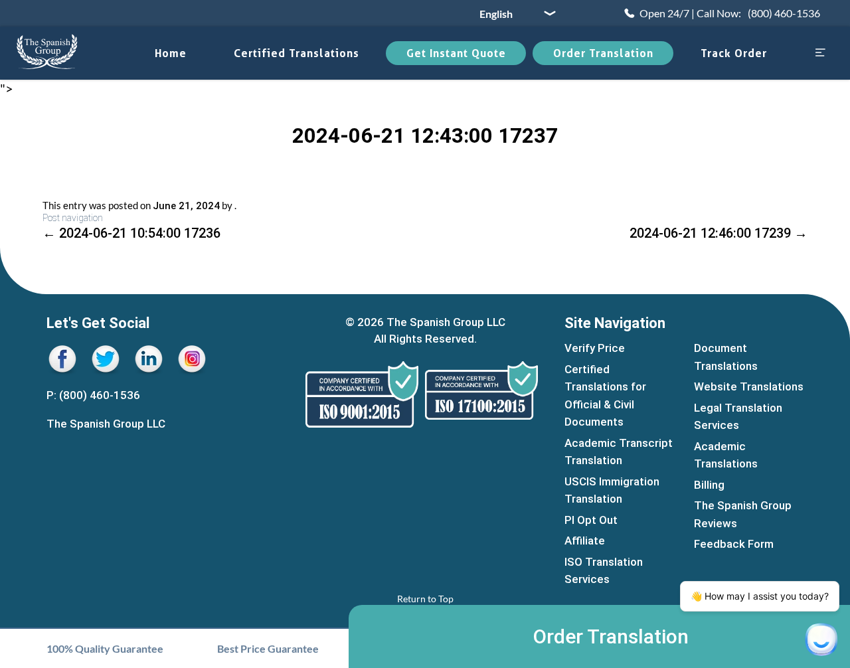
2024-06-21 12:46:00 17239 (719, 233)
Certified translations (296, 53)
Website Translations (749, 386)
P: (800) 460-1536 (93, 395)
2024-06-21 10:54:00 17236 (131, 233)
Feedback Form (734, 543)
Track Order (734, 53)
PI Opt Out (591, 520)
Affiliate (584, 540)
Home (171, 53)
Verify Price (594, 348)
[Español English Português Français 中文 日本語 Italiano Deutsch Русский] (512, 13)
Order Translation (603, 53)
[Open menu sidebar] (820, 53)
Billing (709, 484)
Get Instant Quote (456, 53)
